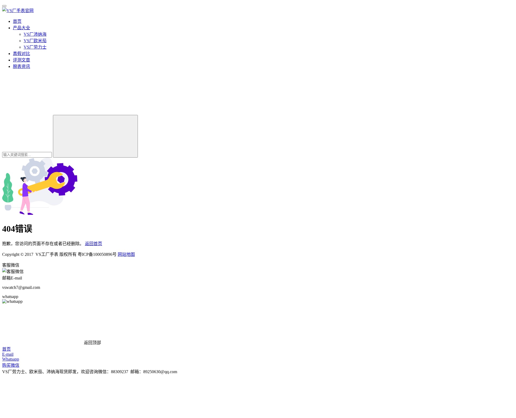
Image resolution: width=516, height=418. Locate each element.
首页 (17, 21)
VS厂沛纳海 (35, 34)
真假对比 (21, 53)
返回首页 (93, 243)
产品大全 (21, 28)
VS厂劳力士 (35, 47)
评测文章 (21, 60)
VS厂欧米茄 (35, 40)
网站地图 (126, 254)
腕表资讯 (21, 66)
